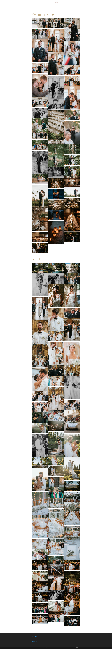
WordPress (46, 647)
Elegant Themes (38, 647)
